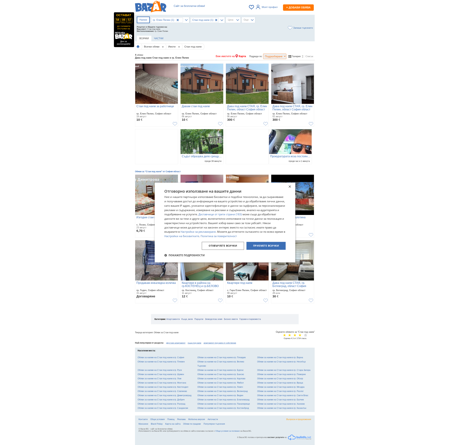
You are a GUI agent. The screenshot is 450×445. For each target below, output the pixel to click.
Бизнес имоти (231, 319)
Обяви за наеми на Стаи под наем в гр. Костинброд (223, 408)
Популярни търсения (214, 424)
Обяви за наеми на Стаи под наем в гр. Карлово (221, 378)
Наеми (143, 19)
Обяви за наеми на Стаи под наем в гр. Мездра (280, 387)
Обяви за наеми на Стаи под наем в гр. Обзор (280, 378)
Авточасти (213, 419)
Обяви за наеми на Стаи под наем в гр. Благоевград (223, 399)
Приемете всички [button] (266, 245)
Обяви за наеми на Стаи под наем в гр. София (161, 357)
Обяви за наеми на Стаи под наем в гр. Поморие (281, 374)
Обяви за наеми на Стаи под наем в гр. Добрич (161, 399)
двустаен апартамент (175, 343)
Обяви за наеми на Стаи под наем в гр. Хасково (281, 404)
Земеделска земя (213, 319)
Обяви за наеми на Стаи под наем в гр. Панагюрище (223, 404)
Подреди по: (255, 56)
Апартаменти (173, 319)
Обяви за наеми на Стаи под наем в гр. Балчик (280, 399)
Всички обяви (152, 46)
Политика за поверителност (219, 236)
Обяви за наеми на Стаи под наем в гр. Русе (160, 370)
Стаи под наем (193, 46)
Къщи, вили (187, 319)
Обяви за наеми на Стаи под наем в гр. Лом (159, 378)
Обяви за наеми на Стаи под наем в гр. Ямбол (220, 383)
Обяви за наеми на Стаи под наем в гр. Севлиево (162, 391)
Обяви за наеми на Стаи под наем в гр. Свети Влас (282, 395)
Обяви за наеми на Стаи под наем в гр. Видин (220, 395)
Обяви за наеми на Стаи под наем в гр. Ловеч (220, 387)
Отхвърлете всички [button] (223, 245)
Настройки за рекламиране (198, 232)
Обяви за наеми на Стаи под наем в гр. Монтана (162, 383)
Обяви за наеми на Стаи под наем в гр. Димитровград (164, 395)
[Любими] (252, 7)
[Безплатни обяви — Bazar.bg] (150, 7)
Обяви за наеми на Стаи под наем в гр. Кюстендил (163, 387)
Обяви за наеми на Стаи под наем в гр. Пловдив (221, 357)
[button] (184, 255)
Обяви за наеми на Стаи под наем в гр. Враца (280, 383)
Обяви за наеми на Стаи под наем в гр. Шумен (161, 374)
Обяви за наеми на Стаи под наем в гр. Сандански (163, 408)
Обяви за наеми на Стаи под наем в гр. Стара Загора (283, 370)
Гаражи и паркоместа (250, 319)
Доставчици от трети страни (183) (220, 214)
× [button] (289, 186)
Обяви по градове (192, 424)
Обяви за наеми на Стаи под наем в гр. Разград (161, 404)
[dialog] (225, 222)
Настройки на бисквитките (181, 236)
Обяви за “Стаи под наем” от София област (158, 171)
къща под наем (194, 343)
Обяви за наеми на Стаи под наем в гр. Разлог (280, 391)
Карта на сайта (173, 424)
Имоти (172, 46)
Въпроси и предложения (298, 419)
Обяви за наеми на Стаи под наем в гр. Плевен (161, 361)
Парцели (198, 319)
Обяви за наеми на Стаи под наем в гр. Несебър (281, 361)
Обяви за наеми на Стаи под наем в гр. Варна (280, 357)
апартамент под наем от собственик (220, 343)
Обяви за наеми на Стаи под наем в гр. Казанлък (281, 408)
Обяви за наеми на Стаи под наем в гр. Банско (220, 374)
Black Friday (157, 424)
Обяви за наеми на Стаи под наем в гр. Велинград (222, 391)
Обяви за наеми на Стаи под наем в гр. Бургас (220, 370)
